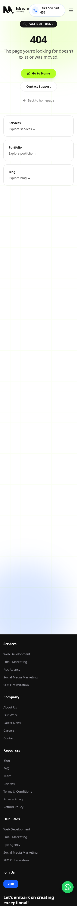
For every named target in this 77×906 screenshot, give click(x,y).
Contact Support (38, 86)
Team (7, 776)
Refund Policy (13, 807)
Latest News (12, 723)
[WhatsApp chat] (68, 887)
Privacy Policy (13, 799)
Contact (9, 738)
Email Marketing (15, 662)
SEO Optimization (16, 685)
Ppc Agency (11, 669)
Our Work (10, 715)
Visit (11, 884)
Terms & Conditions (17, 791)
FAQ (6, 768)
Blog (6, 761)
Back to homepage (41, 100)
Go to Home (41, 73)
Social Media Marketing (20, 677)
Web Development (16, 654)
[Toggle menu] (71, 10)
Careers (9, 730)
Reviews (9, 784)
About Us (10, 707)
